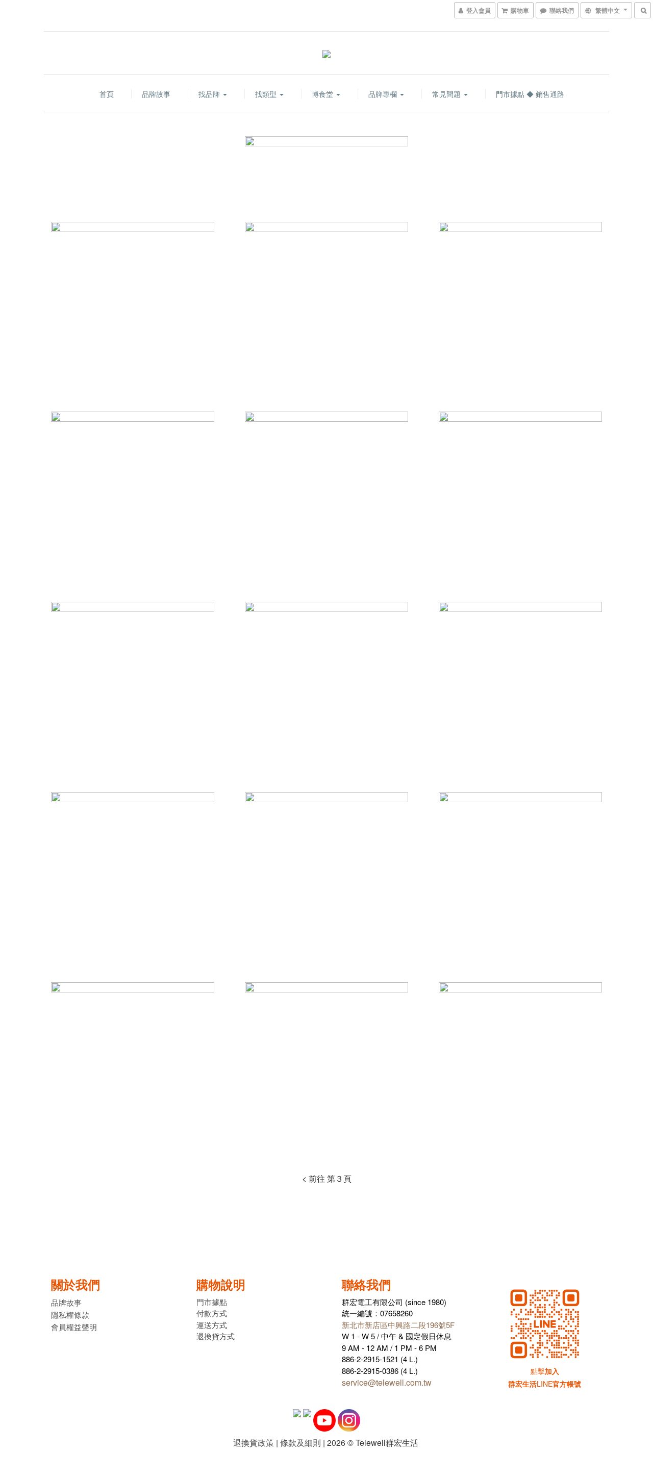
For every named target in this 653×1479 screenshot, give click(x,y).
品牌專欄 (383, 94)
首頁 (106, 94)
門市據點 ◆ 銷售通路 (530, 94)
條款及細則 (300, 1442)
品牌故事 (156, 94)
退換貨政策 (253, 1442)
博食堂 (323, 94)
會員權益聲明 (74, 1326)
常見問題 (447, 94)
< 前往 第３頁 (326, 1178)
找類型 (267, 94)
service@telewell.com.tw (387, 1382)
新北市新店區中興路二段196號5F (398, 1324)
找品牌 (210, 94)
